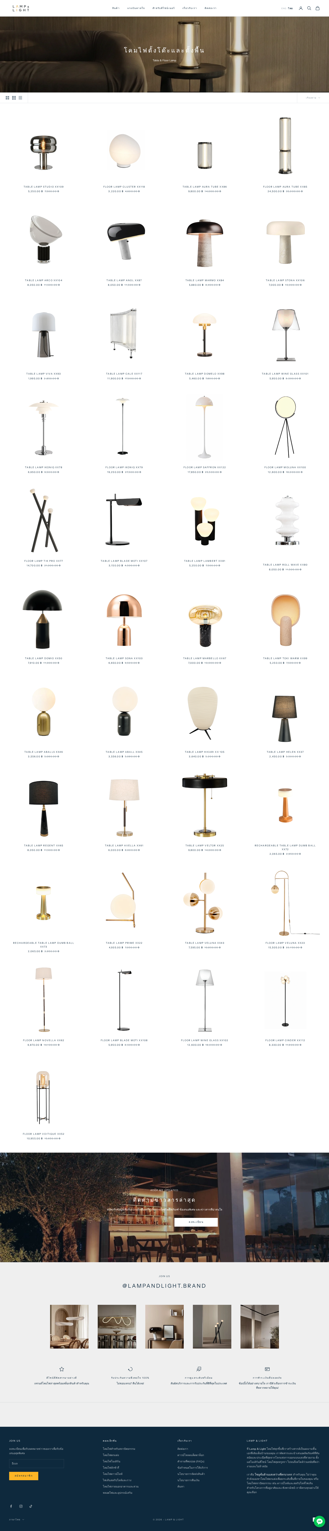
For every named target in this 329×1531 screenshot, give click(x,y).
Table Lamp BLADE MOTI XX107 (124, 560)
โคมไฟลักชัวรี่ (111, 1468)
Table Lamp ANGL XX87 (124, 280)
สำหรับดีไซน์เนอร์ (164, 8)
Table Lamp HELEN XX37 (285, 751)
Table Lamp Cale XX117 (124, 373)
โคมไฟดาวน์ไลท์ (112, 1474)
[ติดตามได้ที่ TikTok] (31, 1506)
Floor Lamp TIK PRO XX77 (43, 560)
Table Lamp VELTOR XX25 (204, 845)
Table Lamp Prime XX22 (124, 942)
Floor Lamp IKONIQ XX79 (124, 467)
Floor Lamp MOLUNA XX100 (285, 467)
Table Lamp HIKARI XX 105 (205, 751)
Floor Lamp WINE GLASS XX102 (204, 1040)
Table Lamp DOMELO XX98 (205, 373)
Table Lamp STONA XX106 (285, 280)
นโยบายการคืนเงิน (188, 1480)
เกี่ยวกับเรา (189, 8)
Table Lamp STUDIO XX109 (44, 186)
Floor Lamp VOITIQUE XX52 (44, 1133)
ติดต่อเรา (211, 8)
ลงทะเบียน (196, 1222)
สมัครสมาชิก (24, 1476)
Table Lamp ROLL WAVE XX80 (285, 564)
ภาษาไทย (14, 1519)
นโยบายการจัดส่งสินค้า (191, 1474)
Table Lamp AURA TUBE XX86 (205, 186)
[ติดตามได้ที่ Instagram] (21, 1506)
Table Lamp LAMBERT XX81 (204, 560)
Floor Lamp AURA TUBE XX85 (285, 186)
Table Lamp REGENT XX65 (44, 845)
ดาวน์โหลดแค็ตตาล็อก (190, 1455)
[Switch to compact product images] (20, 98)
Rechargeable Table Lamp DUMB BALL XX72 (285, 847)
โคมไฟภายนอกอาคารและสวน (121, 1486)
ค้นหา (180, 1486)
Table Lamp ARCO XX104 (43, 280)
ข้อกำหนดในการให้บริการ (192, 1468)
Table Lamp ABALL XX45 (124, 751)
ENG (284, 8)
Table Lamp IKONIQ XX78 (43, 467)
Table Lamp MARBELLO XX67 (204, 658)
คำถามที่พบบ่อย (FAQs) (190, 1461)
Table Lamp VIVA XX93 (43, 373)
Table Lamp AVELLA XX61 (124, 845)
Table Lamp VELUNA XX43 (204, 942)
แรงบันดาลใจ (136, 8)
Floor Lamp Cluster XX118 (124, 186)
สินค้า (116, 8)
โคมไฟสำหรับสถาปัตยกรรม (119, 1449)
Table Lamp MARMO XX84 (204, 280)
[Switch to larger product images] (7, 98)
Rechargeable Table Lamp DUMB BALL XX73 (43, 944)
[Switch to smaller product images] (14, 98)
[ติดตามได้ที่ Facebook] (11, 1506)
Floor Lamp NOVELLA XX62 (44, 1040)
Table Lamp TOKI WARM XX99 (285, 658)
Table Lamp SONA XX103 (124, 658)
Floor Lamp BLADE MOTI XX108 (124, 1040)
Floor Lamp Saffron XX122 (205, 467)
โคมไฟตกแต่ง (111, 1455)
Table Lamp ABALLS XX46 (43, 751)
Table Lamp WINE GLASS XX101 (285, 373)
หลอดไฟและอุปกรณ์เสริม (117, 1493)
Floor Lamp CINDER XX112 (285, 1040)
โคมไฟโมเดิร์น (111, 1461)
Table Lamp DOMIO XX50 (43, 658)
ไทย (290, 8)
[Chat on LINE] (319, 1521)
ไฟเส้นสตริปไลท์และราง (117, 1480)
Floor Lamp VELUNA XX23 (285, 942)
